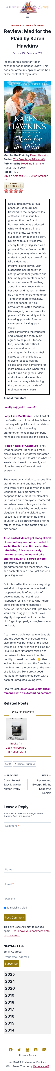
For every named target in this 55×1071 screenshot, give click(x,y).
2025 (10, 974)
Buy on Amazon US (15, 175)
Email (9, 884)
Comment (12, 825)
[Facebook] (10, 1050)
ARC (8, 764)
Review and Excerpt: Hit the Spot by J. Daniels (41, 784)
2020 (10, 988)
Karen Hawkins (39, 155)
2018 (9, 1002)
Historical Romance (22, 25)
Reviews (39, 25)
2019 (9, 995)
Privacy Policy (27, 1055)
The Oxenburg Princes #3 (29, 159)
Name (10, 869)
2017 (9, 1009)
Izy (17, 53)
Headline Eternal (31, 163)
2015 (9, 1023)
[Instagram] (27, 1050)
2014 (9, 1030)
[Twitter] (19, 1050)
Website (10, 898)
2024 (10, 981)
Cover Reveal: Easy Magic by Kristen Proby (12, 782)
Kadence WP (41, 1066)
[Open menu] (27, 16)
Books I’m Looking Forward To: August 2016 (16, 747)
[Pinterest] (36, 1050)
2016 (9, 1016)
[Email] (44, 1050)
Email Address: (13, 951)
